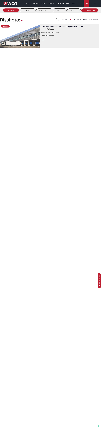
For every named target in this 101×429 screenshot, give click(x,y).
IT (92, 3)
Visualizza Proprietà (20, 43)
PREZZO (76, 20)
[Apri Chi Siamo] (63, 4)
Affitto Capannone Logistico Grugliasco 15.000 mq (62, 27)
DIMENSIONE (83, 20)
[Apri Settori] (46, 4)
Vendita (28, 10)
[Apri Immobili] (38, 4)
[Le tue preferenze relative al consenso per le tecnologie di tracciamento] (98, 426)
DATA (71, 20)
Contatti (86, 3)
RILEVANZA (65, 20)
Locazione (11, 10)
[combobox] (44, 10)
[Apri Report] (53, 4)
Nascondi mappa (94, 20)
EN (94, 3)
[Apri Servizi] (30, 4)
